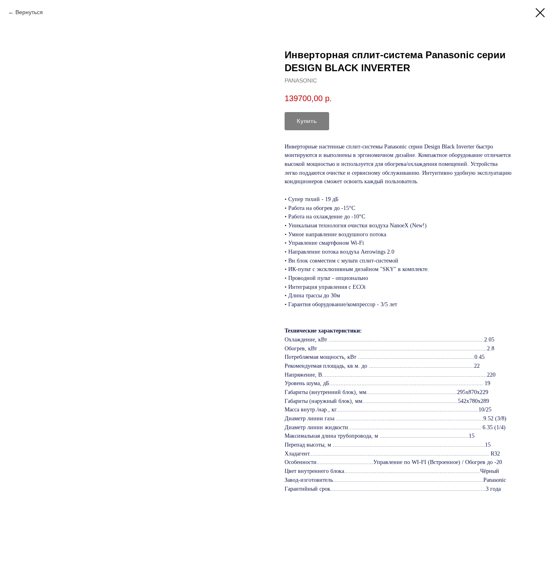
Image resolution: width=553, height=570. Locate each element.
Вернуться (29, 12)
